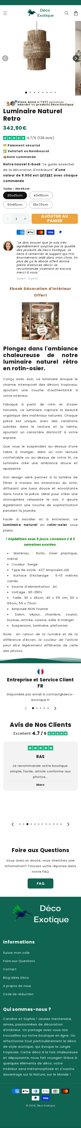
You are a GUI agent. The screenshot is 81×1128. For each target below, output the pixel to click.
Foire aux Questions (19, 961)
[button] (5, 13)
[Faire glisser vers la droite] (76, 58)
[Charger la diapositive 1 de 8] (55, 92)
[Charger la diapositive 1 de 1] (26, 92)
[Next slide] (55, 708)
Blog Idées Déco (16, 978)
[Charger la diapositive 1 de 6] (47, 92)
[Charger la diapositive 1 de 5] (43, 92)
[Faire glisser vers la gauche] (5, 58)
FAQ (40, 883)
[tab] (33, 708)
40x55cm (41, 195)
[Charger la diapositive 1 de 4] (39, 92)
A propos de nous (17, 986)
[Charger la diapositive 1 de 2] (30, 92)
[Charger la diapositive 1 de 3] (34, 92)
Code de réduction (18, 994)
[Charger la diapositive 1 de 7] (51, 92)
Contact (10, 969)
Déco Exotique (46, 1105)
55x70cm (40, 205)
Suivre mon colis (16, 953)
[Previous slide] (26, 708)
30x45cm (15, 195)
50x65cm (14, 205)
